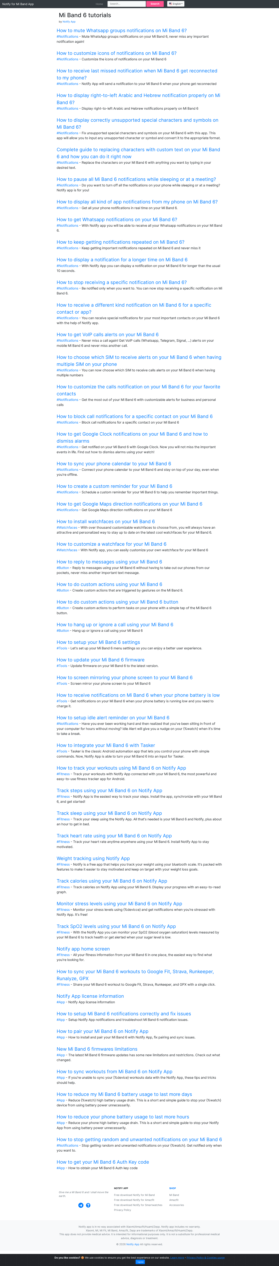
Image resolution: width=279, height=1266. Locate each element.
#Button (63, 568)
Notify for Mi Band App (18, 4)
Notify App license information (90, 996)
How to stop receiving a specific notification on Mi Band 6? (122, 282)
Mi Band (174, 1194)
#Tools (62, 648)
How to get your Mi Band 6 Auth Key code (103, 1162)
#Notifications (67, 36)
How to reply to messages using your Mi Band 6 (109, 562)
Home (99, 4)
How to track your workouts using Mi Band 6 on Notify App (121, 768)
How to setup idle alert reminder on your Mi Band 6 (113, 717)
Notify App (69, 21)
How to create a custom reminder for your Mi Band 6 (114, 486)
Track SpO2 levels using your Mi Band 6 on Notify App (116, 926)
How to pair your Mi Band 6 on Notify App (103, 1031)
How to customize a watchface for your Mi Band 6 (112, 544)
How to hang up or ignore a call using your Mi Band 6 (115, 624)
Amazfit (173, 1199)
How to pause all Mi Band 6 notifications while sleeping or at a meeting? (136, 179)
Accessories (176, 1205)
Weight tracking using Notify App (93, 858)
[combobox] (175, 4)
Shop (172, 1188)
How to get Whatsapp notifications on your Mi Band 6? (117, 219)
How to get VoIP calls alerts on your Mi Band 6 (108, 334)
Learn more (177, 1257)
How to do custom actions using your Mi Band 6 (109, 584)
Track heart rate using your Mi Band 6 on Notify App (114, 836)
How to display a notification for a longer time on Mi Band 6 (122, 259)
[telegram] (80, 1205)
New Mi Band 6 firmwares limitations (97, 1049)
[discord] (88, 1205)
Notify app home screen (83, 949)
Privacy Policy (122, 1209)
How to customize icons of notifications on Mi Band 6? (117, 53)
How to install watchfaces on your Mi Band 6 (106, 521)
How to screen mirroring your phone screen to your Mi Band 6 (125, 677)
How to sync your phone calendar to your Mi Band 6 (114, 463)
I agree (140, 1262)
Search (155, 3)
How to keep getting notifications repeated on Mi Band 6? (120, 242)
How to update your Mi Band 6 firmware (101, 660)
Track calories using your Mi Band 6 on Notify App (112, 881)
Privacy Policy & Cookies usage (206, 1257)
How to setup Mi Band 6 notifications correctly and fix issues (124, 1013)
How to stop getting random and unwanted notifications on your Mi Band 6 (139, 1139)
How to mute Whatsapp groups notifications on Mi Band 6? (122, 30)
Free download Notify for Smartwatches (138, 1205)
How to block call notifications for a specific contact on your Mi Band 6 (135, 416)
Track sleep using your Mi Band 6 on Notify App (109, 813)
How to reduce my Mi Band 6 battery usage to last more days (124, 1094)
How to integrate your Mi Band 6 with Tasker (106, 745)
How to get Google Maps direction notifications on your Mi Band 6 (129, 504)
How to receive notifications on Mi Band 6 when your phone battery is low (138, 695)
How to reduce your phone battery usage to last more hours (123, 1117)
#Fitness (63, 774)
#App (61, 1002)
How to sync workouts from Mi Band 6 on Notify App (114, 1071)
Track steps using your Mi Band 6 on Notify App (109, 790)
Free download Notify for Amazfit (134, 1199)
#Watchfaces (67, 527)
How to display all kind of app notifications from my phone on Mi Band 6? (137, 202)
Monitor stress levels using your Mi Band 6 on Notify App (119, 903)
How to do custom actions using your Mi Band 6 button (117, 602)
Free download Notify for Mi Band (134, 1194)
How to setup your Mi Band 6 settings (98, 642)
